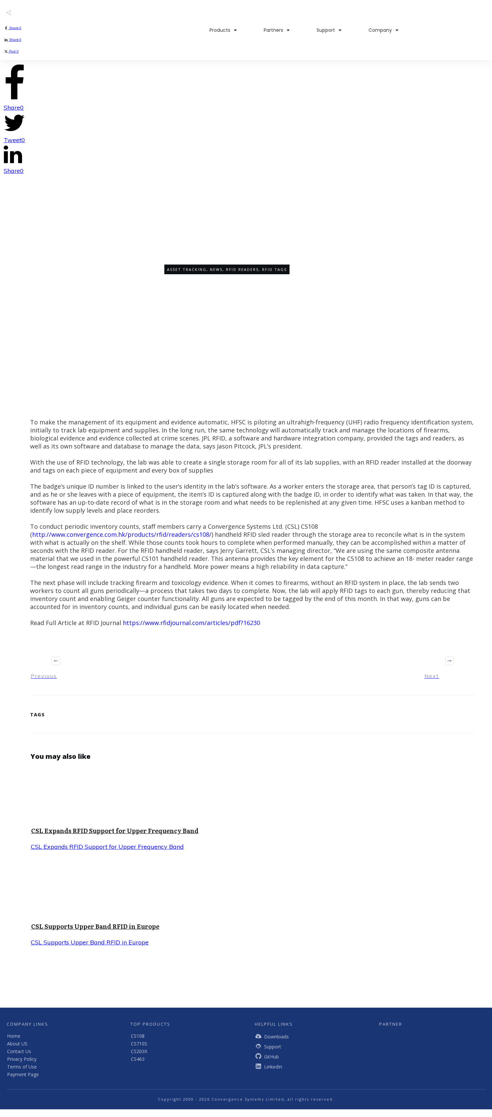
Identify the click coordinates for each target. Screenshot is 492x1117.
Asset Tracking (187, 269)
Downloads (276, 1036)
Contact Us (19, 1051)
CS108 (138, 1036)
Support (272, 1046)
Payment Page (23, 1074)
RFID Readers (242, 269)
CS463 (138, 1059)
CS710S (139, 1043)
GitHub (271, 1056)
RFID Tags (274, 269)
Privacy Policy (21, 1059)
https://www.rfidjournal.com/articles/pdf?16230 (191, 623)
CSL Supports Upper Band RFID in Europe (95, 926)
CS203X (139, 1051)
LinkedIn (273, 1066)
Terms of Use (22, 1066)
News (216, 269)
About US (17, 1043)
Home (13, 1036)
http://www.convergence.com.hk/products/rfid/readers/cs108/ (122, 534)
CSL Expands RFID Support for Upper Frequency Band (114, 830)
